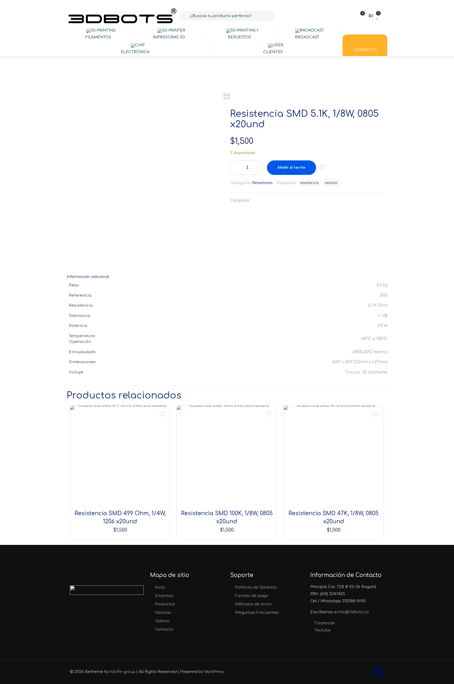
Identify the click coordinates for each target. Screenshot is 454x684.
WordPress (214, 672)
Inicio (160, 587)
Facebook (324, 623)
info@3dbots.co (353, 612)
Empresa (164, 596)
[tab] (227, 276)
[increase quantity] (258, 167)
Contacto (164, 629)
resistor (331, 183)
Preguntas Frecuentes (257, 612)
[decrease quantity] (236, 167)
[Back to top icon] (378, 671)
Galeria (162, 621)
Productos (165, 604)
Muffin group (122, 672)
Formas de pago (251, 596)
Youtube (322, 630)
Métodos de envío (253, 604)
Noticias (163, 612)
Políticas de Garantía (256, 587)
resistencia (309, 183)
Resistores (262, 183)
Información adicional (88, 277)
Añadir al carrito (291, 167)
